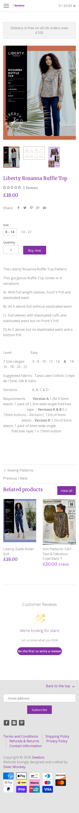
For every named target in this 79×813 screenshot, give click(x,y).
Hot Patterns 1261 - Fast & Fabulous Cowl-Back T (58, 554)
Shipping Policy (57, 736)
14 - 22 (26, 232)
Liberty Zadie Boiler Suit (18, 551)
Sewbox (38, 757)
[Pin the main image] (31, 208)
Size (6, 225)
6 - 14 (9, 232)
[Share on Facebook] (18, 208)
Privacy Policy (56, 741)
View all (66, 490)
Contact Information (25, 746)
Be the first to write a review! (39, 651)
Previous (10, 478)
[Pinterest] (21, 723)
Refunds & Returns (24, 741)
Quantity (9, 242)
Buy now (34, 250)
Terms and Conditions (20, 736)
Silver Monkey (14, 767)
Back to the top (58, 686)
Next (24, 478)
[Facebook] (6, 723)
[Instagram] (14, 723)
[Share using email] (44, 208)
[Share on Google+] (38, 208)
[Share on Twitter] (25, 208)
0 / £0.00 (66, 5)
